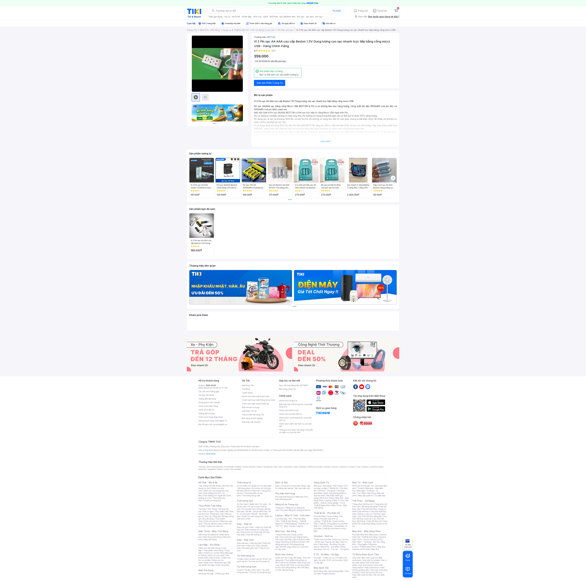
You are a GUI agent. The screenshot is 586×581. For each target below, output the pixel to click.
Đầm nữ (246, 486)
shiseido (202, 469)
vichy (226, 469)
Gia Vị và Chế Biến (288, 562)
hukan (219, 469)
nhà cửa (257, 16)
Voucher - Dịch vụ (323, 536)
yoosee (351, 467)
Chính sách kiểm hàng (208, 406)
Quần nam (253, 504)
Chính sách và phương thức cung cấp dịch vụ (295, 419)
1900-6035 (211, 385)
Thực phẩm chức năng (213, 550)
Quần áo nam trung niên (252, 516)
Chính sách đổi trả (206, 410)
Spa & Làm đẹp (332, 542)
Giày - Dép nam (245, 539)
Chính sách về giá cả (288, 400)
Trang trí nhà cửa (282, 534)
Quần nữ (255, 486)
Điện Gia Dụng (205, 570)
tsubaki (238, 469)
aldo (296, 467)
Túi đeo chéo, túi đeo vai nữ (249, 559)
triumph (302, 467)
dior (208, 467)
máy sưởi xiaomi (372, 567)
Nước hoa (208, 562)
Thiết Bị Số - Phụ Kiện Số (327, 513)
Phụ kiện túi (264, 561)
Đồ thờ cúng (285, 547)
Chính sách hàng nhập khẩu (210, 417)
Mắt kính (299, 497)
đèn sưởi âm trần (365, 575)
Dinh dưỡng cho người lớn (214, 495)
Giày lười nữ (260, 532)
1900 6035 (210, 454)
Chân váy (255, 491)
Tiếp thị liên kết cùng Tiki (253, 414)
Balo (277, 486)
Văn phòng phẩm (336, 571)
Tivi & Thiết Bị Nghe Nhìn (329, 504)
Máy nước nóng (369, 493)
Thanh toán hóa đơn (322, 539)
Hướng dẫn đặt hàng (207, 399)
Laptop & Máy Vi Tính (334, 500)
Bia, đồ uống (208, 519)
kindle (319, 467)
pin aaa (309, 16)
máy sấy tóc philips (371, 560)
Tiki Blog (246, 389)
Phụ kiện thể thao (369, 509)
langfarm (212, 469)
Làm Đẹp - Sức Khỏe (209, 544)
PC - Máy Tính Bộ (287, 526)
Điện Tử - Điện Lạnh (362, 482)
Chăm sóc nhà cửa (215, 526)
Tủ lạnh (360, 488)
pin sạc (318, 16)
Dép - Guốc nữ (256, 527)
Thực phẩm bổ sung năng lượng (369, 522)
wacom (335, 467)
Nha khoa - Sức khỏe (330, 547)
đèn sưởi (365, 558)
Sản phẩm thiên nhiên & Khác (213, 556)
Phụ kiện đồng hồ (288, 510)
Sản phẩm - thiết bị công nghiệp (331, 501)
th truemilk (229, 467)
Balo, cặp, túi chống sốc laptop (293, 487)
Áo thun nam (242, 504)
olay (359, 467)
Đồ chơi (225, 486)
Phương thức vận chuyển (209, 402)
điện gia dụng (215, 16)
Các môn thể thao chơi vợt (369, 517)
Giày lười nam (243, 543)
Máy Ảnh (375, 549)
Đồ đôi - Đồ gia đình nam (256, 511)
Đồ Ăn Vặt (285, 565)
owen (245, 467)
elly (275, 467)
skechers (288, 467)
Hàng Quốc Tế (321, 482)
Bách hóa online (327, 498)
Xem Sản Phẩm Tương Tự (270, 83)
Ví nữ (265, 559)
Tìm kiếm (336, 10)
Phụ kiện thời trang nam (291, 498)
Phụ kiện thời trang (285, 493)
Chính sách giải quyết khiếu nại (255, 404)
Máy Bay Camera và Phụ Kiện (368, 548)
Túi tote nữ (253, 561)
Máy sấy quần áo (365, 495)
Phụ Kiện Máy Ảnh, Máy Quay (365, 534)
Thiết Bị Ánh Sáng (369, 537)
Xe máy (322, 560)
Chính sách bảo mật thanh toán (255, 396)
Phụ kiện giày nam (250, 548)
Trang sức (279, 508)
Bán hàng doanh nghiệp (252, 418)
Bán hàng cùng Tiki (287, 389)
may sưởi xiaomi (366, 565)
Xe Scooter (337, 560)
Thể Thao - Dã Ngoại (363, 500)
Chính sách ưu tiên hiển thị (290, 414)
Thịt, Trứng (212, 509)
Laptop (300, 526)
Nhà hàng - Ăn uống (328, 544)
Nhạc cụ (295, 547)
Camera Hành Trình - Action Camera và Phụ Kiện (369, 539)
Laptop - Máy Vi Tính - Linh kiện (292, 515)
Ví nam (240, 570)
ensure (252, 467)
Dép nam (251, 545)
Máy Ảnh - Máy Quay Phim (366, 531)
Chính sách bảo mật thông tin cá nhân (258, 400)
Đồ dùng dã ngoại (370, 506)
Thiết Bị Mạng (290, 523)
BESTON (271, 37)
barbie (238, 467)
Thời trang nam (245, 500)
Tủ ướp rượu (380, 495)
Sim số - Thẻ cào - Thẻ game (336, 549)
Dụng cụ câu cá (365, 514)
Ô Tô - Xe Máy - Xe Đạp (326, 554)
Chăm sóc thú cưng (283, 558)
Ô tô (329, 560)
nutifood (311, 467)
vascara (201, 467)
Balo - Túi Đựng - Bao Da (369, 542)
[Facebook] (355, 386)
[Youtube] (361, 386)
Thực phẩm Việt (221, 511)
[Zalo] (367, 386)
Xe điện (339, 558)
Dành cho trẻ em (211, 521)
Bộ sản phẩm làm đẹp (214, 563)
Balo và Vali (281, 482)
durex (259, 467)
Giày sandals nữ (252, 530)
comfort (373, 467)
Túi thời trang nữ (245, 555)
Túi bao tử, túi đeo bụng (260, 572)
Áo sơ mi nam (254, 506)
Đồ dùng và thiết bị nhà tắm (293, 542)
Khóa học (337, 539)
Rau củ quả (208, 511)
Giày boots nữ (247, 532)
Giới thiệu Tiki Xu (249, 411)
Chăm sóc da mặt (206, 548)
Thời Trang (337, 486)
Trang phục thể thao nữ (362, 504)
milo (280, 467)
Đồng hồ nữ (291, 508)
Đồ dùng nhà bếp (205, 573)
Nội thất (288, 539)
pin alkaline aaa (287, 16)
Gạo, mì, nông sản (213, 516)
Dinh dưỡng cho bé (212, 493)
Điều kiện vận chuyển (251, 422)
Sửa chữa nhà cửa (288, 537)
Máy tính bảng (210, 539)
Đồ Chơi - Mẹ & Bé (207, 482)
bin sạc (300, 16)
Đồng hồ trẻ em (304, 510)
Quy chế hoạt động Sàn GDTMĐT (293, 385)
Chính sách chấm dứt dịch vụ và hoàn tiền (295, 425)
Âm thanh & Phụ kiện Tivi (363, 486)
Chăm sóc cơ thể (211, 553)
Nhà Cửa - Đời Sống (285, 531)
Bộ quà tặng (288, 570)
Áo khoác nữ (257, 488)
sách (265, 16)
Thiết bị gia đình (222, 573)
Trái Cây (202, 509)
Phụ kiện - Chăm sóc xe (324, 558)
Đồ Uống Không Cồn (291, 567)
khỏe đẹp (246, 16)
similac (365, 467)
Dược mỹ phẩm (222, 565)
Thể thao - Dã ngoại (326, 491)
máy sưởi (356, 558)
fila (231, 469)
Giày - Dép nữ (244, 524)
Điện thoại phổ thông (212, 537)
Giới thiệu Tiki (248, 385)
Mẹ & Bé (330, 495)
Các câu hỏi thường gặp (208, 391)
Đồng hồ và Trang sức (286, 504)
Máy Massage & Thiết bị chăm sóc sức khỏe (215, 554)
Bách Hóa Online (284, 554)
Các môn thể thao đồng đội (370, 516)
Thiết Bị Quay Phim (367, 547)
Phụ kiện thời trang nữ (284, 497)
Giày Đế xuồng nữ (254, 534)
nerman (327, 467)
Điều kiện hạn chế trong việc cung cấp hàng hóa (295, 405)
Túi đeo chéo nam (252, 570)
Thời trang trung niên (251, 495)
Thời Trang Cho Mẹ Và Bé (209, 486)
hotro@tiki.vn (221, 421)
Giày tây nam (256, 543)
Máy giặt (361, 491)
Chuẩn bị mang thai (212, 500)
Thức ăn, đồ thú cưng (212, 523)
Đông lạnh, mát (217, 514)
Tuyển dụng (247, 393)
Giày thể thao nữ (374, 521)
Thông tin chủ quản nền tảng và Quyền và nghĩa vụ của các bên (296, 431)
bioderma (268, 467)
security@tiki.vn (220, 424)
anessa (343, 467)
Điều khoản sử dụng (250, 407)
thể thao (274, 16)
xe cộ (227, 16)
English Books (329, 573)
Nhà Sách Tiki (321, 568)
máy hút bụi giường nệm (368, 568)
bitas (381, 467)
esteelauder (217, 467)
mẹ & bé (236, 16)
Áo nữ (239, 486)
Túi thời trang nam (246, 566)
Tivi (358, 493)
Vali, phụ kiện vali (302, 488)
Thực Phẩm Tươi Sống (209, 505)
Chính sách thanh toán (288, 410)
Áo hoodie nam (249, 509)
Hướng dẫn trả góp (206, 413)
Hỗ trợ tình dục (220, 562)
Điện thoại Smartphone (208, 534)
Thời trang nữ (244, 482)
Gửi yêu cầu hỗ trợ (206, 395)
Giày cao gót (242, 527)
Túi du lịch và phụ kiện (290, 486)
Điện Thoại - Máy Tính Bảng (213, 531)
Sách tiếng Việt (320, 571)
